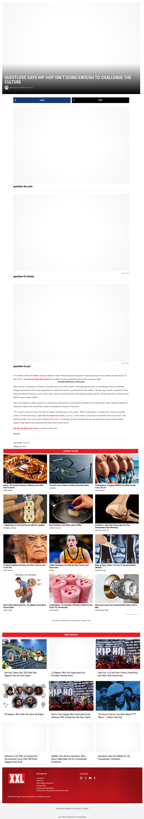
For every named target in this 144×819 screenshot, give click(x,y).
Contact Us (40, 778)
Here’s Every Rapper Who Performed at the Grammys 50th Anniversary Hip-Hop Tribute (71, 716)
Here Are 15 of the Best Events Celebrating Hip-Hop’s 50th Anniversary (117, 674)
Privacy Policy (41, 786)
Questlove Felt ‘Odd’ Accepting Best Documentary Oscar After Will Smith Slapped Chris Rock (20, 759)
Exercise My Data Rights (45, 788)
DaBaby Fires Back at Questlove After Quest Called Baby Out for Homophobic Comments (69, 759)
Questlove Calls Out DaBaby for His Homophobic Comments (114, 757)
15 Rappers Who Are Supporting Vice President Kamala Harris (68, 674)
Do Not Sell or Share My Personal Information (53, 790)
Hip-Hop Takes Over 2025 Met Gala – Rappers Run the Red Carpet (21, 674)
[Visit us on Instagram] (82, 778)
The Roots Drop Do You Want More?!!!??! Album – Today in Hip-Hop (117, 716)
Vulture (36, 375)
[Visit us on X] (86, 778)
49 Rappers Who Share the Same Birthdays (24, 714)
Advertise (40, 781)
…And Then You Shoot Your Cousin (51, 415)
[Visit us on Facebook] (95, 778)
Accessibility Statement (45, 783)
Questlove (26, 443)
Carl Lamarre (13, 87)
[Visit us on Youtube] (91, 778)
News (24, 446)
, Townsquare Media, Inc (28, 797)
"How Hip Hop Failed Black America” (37, 379)
